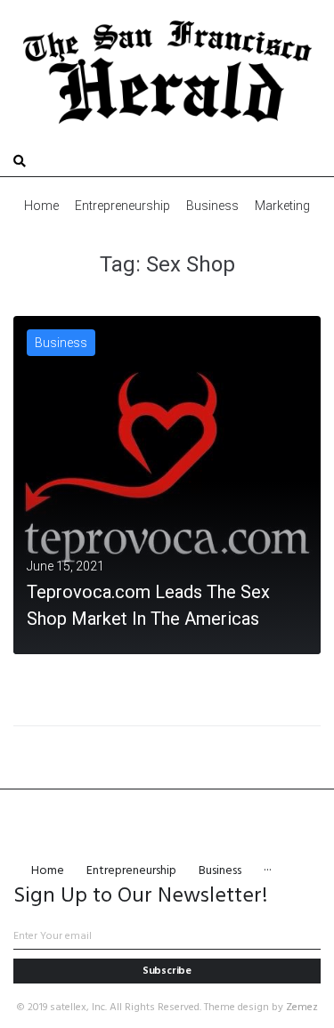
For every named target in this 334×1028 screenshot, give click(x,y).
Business (61, 343)
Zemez (302, 1007)
